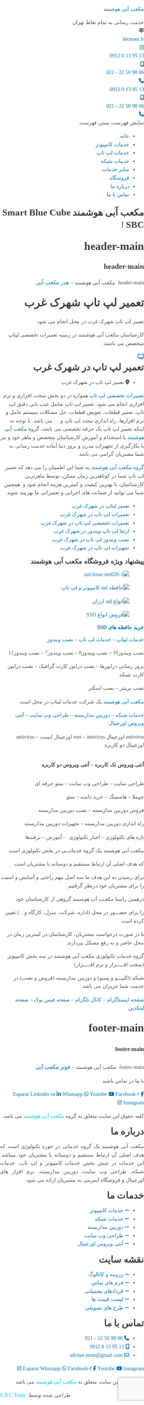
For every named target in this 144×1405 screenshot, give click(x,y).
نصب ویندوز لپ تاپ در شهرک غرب (90, 539)
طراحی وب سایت (49, 715)
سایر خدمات (115, 169)
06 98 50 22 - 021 (125, 72)
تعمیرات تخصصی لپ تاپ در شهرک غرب (85, 523)
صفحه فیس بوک (52, 1000)
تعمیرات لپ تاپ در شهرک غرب (94, 514)
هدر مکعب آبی (52, 282)
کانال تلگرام (88, 1000)
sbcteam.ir (133, 39)
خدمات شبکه (115, 161)
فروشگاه (119, 178)
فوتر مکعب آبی (52, 1067)
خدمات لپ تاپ (113, 152)
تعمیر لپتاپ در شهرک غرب (100, 506)
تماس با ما (118, 194)
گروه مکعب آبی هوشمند (117, 467)
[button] (111, 123)
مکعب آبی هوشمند (123, 9)
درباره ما (119, 186)
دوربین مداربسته (92, 715)
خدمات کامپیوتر (112, 144)
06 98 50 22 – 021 (73, 1081)
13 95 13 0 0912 (127, 55)
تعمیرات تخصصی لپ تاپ (116, 395)
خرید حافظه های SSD (120, 627)
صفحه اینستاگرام (125, 1000)
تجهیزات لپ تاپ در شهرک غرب (94, 548)
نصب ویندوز (60, 639)
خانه (124, 136)
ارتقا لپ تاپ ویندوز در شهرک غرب (91, 531)
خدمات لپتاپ (130, 639)
